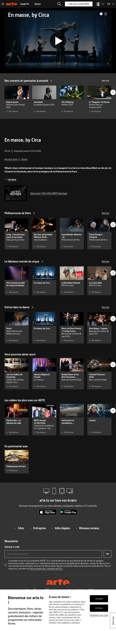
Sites (21, 528)
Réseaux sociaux (89, 528)
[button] (59, 4)
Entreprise (39, 528)
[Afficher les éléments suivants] (113, 92)
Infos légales (62, 528)
